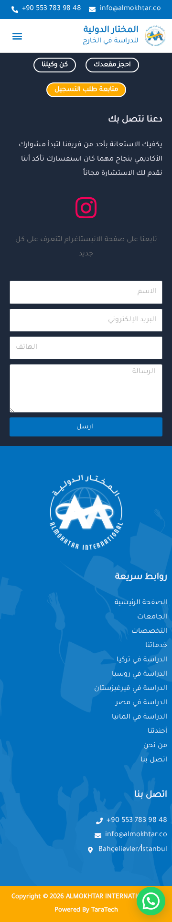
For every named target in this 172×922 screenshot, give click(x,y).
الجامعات (152, 617)
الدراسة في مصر (141, 703)
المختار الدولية (111, 30)
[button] (17, 35)
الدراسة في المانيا (139, 717)
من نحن (155, 746)
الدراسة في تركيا (142, 660)
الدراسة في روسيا (139, 675)
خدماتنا (156, 646)
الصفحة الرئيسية (141, 603)
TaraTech (104, 910)
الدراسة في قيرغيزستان (130, 689)
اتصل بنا (153, 760)
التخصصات (149, 632)
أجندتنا (157, 732)
